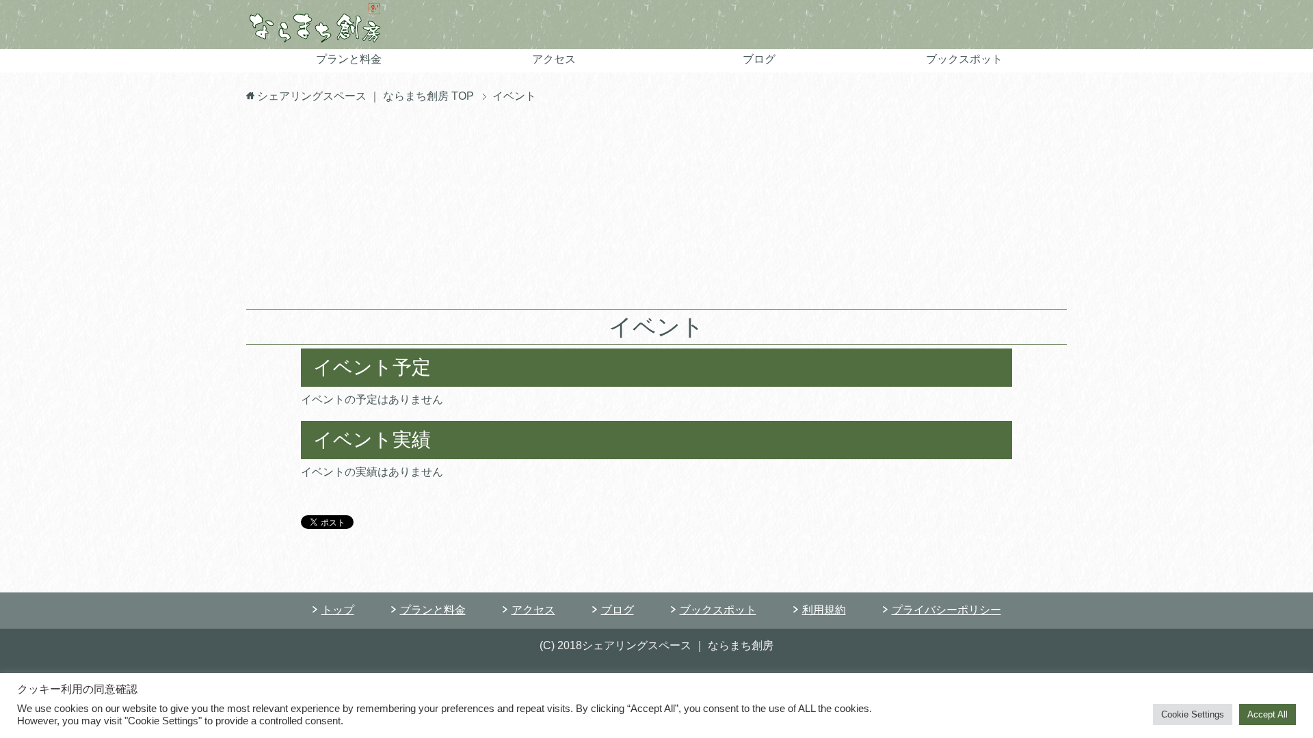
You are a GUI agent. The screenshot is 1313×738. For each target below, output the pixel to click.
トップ (337, 610)
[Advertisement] (656, 206)
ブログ (759, 59)
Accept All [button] (1267, 714)
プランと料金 (349, 59)
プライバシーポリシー (946, 610)
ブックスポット (964, 59)
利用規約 (824, 610)
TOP (365, 96)
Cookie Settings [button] (1192, 714)
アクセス (554, 59)
